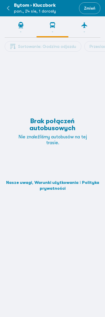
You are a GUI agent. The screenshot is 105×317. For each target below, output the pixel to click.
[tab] (20, 29)
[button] (8, 8)
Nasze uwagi (19, 182)
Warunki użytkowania (56, 182)
